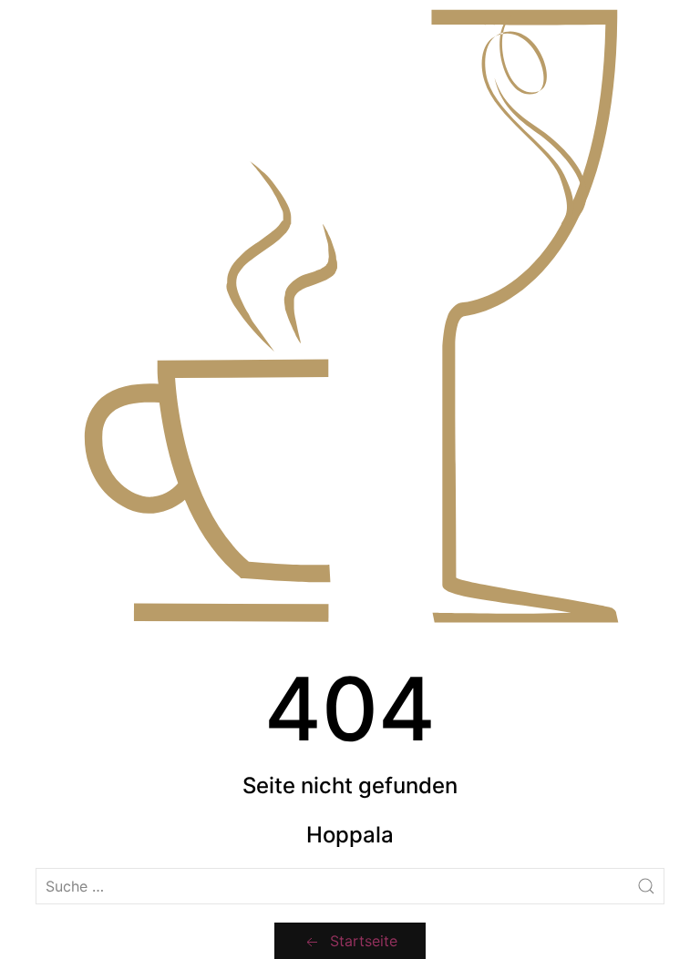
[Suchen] (646, 886)
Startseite (363, 941)
